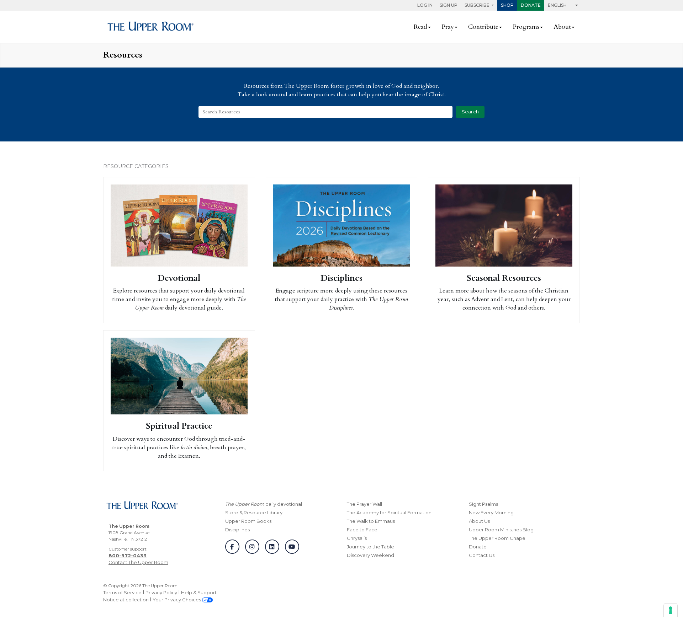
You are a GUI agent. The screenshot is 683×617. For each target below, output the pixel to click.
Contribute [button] (483, 26)
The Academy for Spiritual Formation (389, 512)
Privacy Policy (161, 592)
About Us (479, 521)
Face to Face (362, 529)
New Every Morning (491, 512)
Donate (531, 5)
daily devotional (263, 504)
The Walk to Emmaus (371, 521)
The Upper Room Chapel (497, 538)
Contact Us (481, 555)
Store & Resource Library (253, 512)
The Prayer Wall (364, 504)
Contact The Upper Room (138, 562)
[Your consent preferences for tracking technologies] (670, 610)
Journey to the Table (370, 546)
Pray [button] (447, 26)
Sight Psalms (483, 504)
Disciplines (237, 529)
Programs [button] (526, 26)
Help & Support (199, 592)
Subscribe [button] (478, 5)
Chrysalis (357, 538)
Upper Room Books (248, 521)
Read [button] (420, 26)
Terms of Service (122, 592)
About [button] (562, 26)
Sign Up (448, 5)
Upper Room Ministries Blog (501, 529)
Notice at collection (126, 599)
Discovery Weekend (370, 555)
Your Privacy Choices (177, 599)
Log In (425, 5)
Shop (507, 5)
